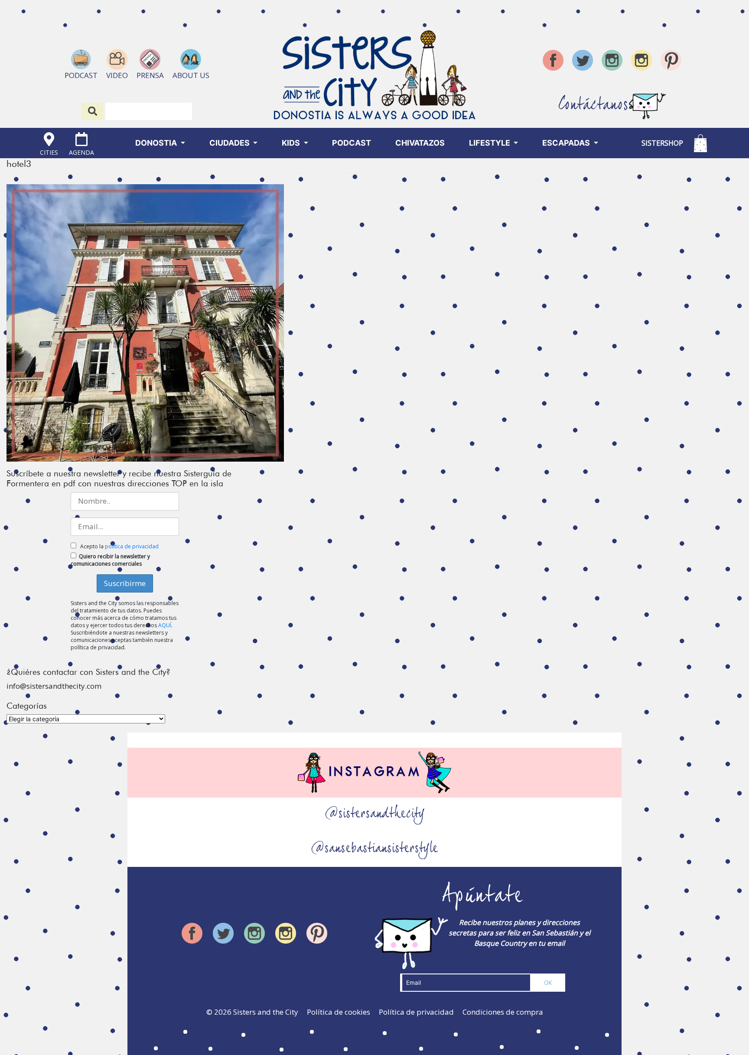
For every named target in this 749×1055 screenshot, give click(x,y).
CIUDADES (230, 142)
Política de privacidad (416, 1012)
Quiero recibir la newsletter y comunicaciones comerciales (110, 560)
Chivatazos (420, 142)
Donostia (157, 142)
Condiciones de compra (502, 1012)
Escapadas (567, 142)
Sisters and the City (265, 1012)
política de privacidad (132, 546)
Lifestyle (490, 142)
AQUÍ (164, 625)
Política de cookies (338, 1012)
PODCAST (351, 142)
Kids (292, 142)
